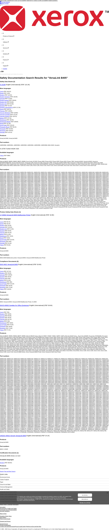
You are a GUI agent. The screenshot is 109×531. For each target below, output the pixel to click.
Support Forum (4, 524)
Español (2, 105)
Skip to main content (5, 0)
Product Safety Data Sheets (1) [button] (10, 212)
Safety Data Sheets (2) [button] (7, 81)
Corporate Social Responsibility (8, 509)
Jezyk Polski (3, 125)
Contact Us (3, 526)
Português (2, 128)
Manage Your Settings (85, 502)
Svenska (2, 132)
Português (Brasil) (4, 127)
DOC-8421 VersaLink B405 (9, 264)
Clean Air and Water (5, 484)
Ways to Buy (3, 513)
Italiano (2, 118)
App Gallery (3, 517)
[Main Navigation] (54, 71)
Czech (1, 91)
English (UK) (3, 102)
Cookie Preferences (27, 526)
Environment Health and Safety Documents (11, 74)
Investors (12, 526)
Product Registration (5, 525)
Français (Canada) (5, 114)
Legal (20, 526)
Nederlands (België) (5, 121)
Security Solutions (5, 511)
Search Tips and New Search (7, 471)
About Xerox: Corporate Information (9, 504)
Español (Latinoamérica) (6, 107)
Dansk (1, 93)
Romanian (2, 130)
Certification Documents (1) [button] (9, 453)
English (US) (3, 104)
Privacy (17, 526)
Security (34, 526)
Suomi (1, 109)
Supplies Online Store (6, 516)
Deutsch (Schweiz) (5, 96)
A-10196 (3, 84)
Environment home (5, 477)
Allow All (85, 495)
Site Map (38, 526)
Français (2, 111)
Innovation (2, 507)
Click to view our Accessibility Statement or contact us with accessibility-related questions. (34, 0)
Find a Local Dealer (5, 519)
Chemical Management (6, 487)
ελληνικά (2, 98)
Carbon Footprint (4, 479)
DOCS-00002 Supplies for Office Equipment (14, 305)
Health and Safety (4, 489)
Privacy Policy (38, 497)
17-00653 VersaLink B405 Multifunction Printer (15, 215)
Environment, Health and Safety (8, 508)
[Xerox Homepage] (54, 30)
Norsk (1, 123)
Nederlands (3, 120)
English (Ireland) (4, 100)
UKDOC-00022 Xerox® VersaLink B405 (13, 436)
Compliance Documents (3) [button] (9, 261)
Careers (8, 526)
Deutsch (2, 95)
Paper (1, 482)
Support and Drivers (5, 521)
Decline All (85, 499)
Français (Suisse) (4, 116)
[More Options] (54, 5)
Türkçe (2, 155)
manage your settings (29, 499)
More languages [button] (5, 88)
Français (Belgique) (5, 112)
